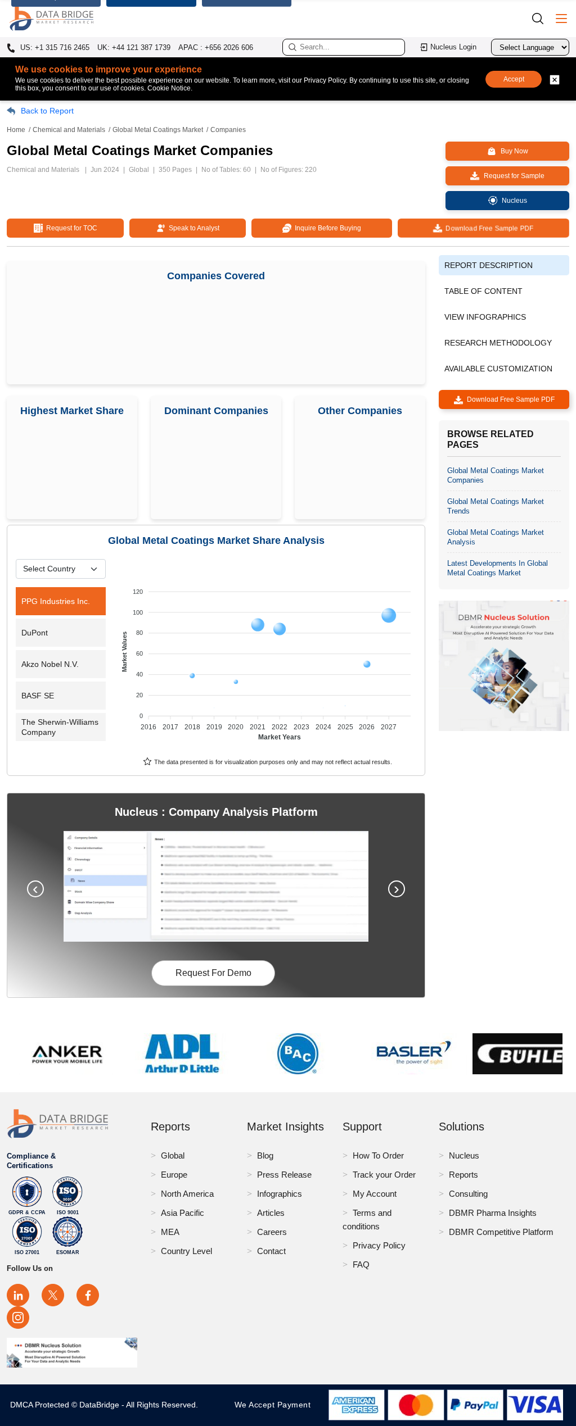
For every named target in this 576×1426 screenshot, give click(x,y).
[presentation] (35, 888)
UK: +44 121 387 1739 (133, 47)
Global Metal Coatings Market (157, 130)
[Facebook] (87, 1295)
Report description (488, 265)
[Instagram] (18, 1317)
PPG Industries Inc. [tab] (55, 601)
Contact (271, 1251)
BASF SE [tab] (37, 695)
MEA (170, 1232)
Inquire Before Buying (326, 228)
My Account (375, 1193)
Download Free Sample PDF (488, 228)
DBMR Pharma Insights (493, 1213)
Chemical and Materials (69, 130)
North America (187, 1193)
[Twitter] (53, 1295)
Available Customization (498, 368)
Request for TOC (70, 228)
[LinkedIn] (18, 1295)
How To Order (378, 1155)
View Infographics (485, 316)
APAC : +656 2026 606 (215, 47)
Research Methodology (498, 342)
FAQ (361, 1264)
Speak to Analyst (192, 228)
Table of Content (483, 291)
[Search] (542, 18)
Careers (272, 1232)
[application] (267, 659)
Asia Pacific (182, 1213)
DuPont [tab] (34, 632)
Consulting (468, 1193)
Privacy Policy (379, 1245)
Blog (265, 1155)
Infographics (279, 1193)
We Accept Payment (275, 1404)
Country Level (186, 1251)
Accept (513, 79)
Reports (463, 1174)
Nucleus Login (453, 47)
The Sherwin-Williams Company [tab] (59, 727)
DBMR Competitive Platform (501, 1232)
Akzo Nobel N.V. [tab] (50, 664)
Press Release (284, 1174)
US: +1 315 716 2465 (53, 48)
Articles (271, 1213)
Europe (174, 1174)
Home (16, 130)
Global (172, 1155)
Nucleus (464, 1155)
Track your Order (384, 1174)
